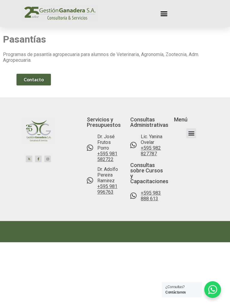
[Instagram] (47, 159)
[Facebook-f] (38, 159)
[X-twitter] (29, 159)
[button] (164, 13)
